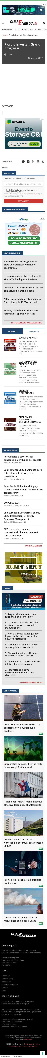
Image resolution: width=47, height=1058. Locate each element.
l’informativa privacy (33, 194)
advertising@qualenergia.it (18, 1004)
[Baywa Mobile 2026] (23, 133)
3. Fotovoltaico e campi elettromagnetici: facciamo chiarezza (19, 672)
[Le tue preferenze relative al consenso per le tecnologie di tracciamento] (42, 1053)
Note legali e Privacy (32, 1044)
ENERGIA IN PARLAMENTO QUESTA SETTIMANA (30, 419)
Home (4, 35)
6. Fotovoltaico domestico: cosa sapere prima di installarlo (22, 646)
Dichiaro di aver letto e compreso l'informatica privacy (21, 191)
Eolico (4, 990)
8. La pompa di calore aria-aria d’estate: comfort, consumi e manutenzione (21, 625)
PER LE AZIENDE (10, 996)
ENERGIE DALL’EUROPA (26, 392)
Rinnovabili (7, 29)
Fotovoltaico (6, 981)
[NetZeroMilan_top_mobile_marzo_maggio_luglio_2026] (23, 9)
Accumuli (5, 987)
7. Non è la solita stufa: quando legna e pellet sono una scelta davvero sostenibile (22, 636)
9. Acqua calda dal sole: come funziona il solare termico (21, 615)
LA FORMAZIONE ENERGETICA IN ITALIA (28, 364)
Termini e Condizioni (29, 1046)
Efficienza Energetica (10, 984)
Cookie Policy (15, 1046)
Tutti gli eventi (33, 545)
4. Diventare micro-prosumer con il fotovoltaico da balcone (23, 662)
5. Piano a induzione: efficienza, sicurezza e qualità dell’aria (22, 654)
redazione (28, 1040)
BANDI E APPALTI (28, 338)
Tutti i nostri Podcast (31, 682)
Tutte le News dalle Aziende (26, 322)
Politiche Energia (24, 29)
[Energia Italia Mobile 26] (23, 232)
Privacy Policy (5, 1056)
